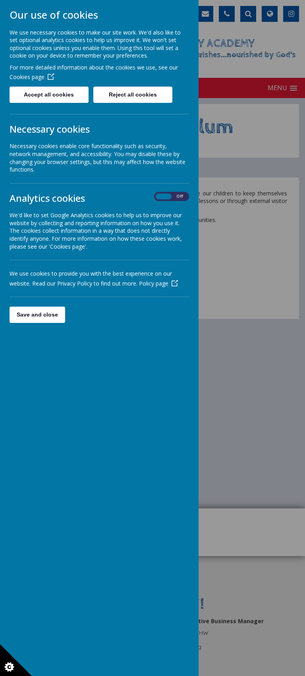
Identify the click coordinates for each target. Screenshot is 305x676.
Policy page (153, 283)
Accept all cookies (49, 94)
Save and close (37, 314)
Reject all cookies (133, 94)
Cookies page (27, 77)
